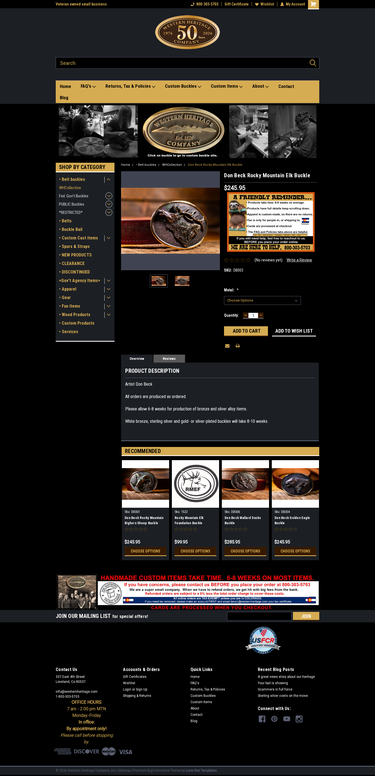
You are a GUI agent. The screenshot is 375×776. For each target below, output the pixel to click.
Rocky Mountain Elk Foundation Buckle (189, 520)
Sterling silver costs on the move (283, 696)
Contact (286, 86)
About (258, 86)
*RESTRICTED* (71, 212)
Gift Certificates (135, 677)
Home (65, 86)
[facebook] (262, 719)
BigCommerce (158, 770)
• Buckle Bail (70, 229)
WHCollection (70, 187)
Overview (137, 359)
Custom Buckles (181, 86)
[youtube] (286, 719)
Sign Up (141, 689)
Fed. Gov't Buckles (73, 196)
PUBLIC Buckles (71, 204)
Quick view (145, 503)
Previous (126, 220)
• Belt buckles (72, 179)
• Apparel (67, 289)
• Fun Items (69, 306)
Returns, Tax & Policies (128, 86)
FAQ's (86, 86)
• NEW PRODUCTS (75, 255)
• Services (68, 331)
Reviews (169, 359)
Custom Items (225, 86)
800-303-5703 (207, 4)
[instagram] (299, 719)
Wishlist (267, 4)
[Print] (238, 346)
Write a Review (299, 260)
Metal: (231, 290)
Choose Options (145, 551)
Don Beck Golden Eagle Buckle (292, 520)
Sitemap (124, 770)
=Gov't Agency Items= (79, 280)
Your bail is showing (273, 683)
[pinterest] (274, 719)
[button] (188, 131)
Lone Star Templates (201, 770)
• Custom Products (76, 323)
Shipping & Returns (137, 696)
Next (214, 220)
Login (127, 689)
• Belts (65, 220)
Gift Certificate (237, 4)
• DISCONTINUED (74, 272)
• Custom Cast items (78, 238)
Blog (64, 97)
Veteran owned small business (81, 4)
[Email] (227, 346)
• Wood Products (74, 314)
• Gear (65, 297)
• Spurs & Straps (74, 246)
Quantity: (231, 315)
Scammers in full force (275, 689)
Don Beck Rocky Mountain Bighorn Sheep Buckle (144, 520)
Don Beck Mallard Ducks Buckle (243, 520)
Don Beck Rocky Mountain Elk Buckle (215, 165)
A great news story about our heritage (286, 677)
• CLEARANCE (72, 263)
